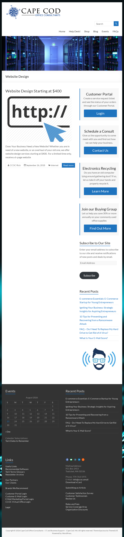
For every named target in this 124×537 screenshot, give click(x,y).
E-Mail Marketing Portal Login (19, 499)
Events (105, 31)
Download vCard (74, 482)
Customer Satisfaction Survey (79, 493)
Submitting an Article (76, 487)
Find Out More (100, 228)
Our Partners (11, 480)
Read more (68, 165)
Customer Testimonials (76, 496)
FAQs (116, 31)
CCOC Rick (15, 165)
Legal (7, 507)
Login (100, 113)
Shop (87, 31)
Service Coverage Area (76, 506)
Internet (54, 165)
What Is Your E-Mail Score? (94, 338)
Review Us (70, 498)
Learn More (100, 191)
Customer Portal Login (16, 493)
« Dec (8, 431)
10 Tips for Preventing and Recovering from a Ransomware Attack (96, 320)
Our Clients (10, 482)
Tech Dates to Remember (17, 441)
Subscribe (89, 275)
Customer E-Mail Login (16, 496)
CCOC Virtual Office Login (18, 501)
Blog (95, 31)
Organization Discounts (77, 509)
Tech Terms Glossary (15, 471)
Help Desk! (74, 31)
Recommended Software (16, 469)
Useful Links (11, 466)
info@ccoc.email (80, 479)
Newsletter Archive (14, 474)
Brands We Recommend (16, 488)
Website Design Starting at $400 (33, 90)
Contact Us (100, 150)
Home (62, 31)
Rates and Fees (72, 504)
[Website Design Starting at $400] (38, 97)
